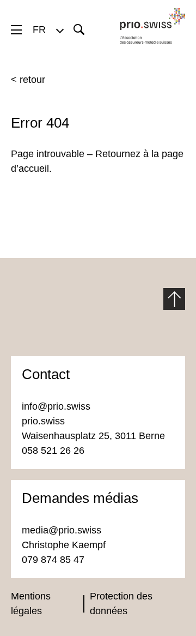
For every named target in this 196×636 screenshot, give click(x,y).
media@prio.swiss (63, 530)
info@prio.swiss (56, 406)
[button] (47, 29)
